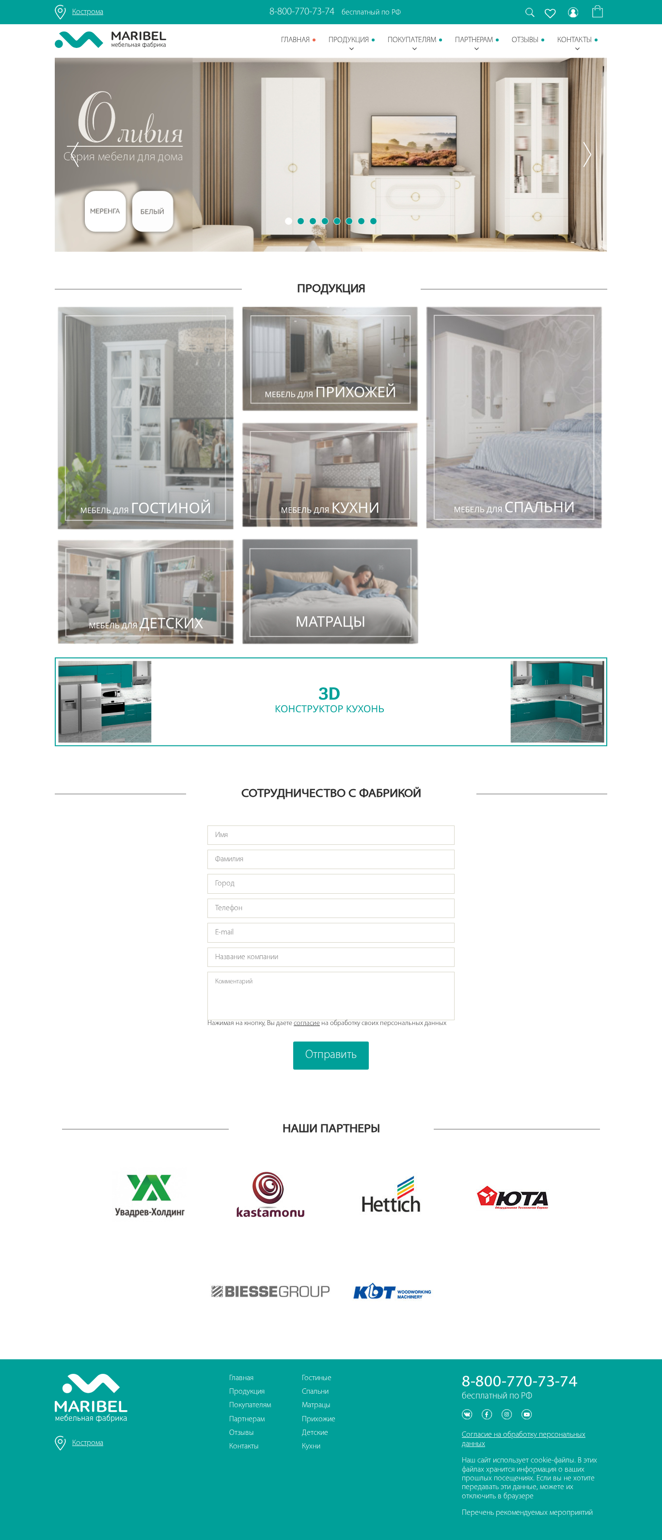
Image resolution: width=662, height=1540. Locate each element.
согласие (307, 1023)
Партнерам (474, 40)
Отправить (331, 1055)
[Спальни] (514, 419)
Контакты (574, 40)
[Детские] (146, 593)
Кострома (87, 12)
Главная (295, 40)
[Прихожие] (330, 360)
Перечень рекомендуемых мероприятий (527, 1513)
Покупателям (412, 40)
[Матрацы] (330, 592)
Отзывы (525, 40)
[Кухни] (330, 476)
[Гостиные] (146, 419)
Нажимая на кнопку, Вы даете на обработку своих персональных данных (326, 1023)
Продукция (349, 40)
